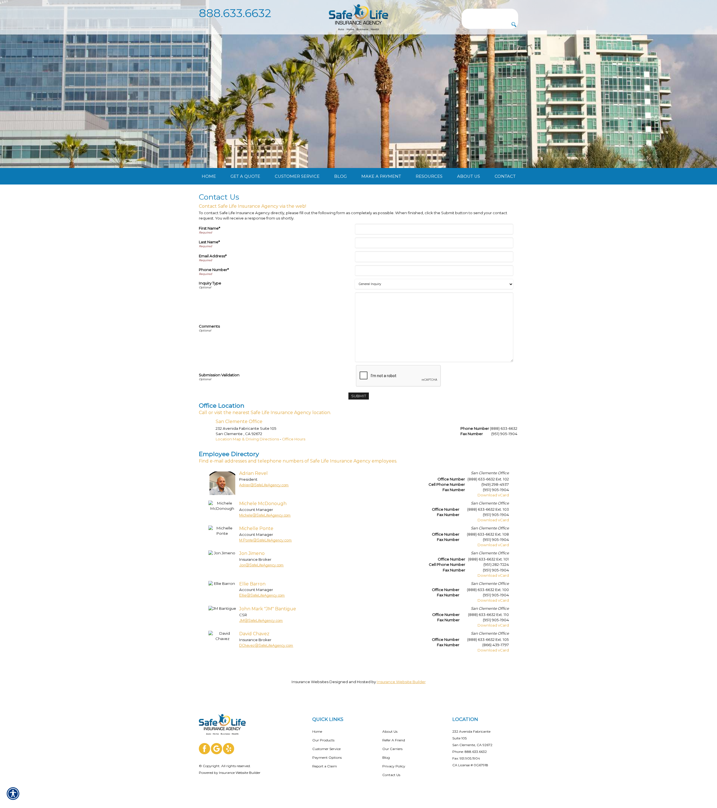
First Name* (209, 228)
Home (317, 731)
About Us (389, 731)
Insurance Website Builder (401, 681)
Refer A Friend (393, 740)
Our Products (323, 740)
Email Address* (213, 256)
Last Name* (209, 242)
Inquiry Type (210, 283)
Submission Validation (219, 375)
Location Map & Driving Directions (247, 439)
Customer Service (326, 749)
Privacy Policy (393, 766)
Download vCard (493, 495)
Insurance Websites (310, 681)
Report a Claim (324, 766)
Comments (209, 326)
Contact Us (391, 775)
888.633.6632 (235, 13)
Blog (386, 757)
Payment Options (327, 757)
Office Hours (293, 439)
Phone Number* (214, 269)
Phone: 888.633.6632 (469, 751)
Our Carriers (392, 749)
